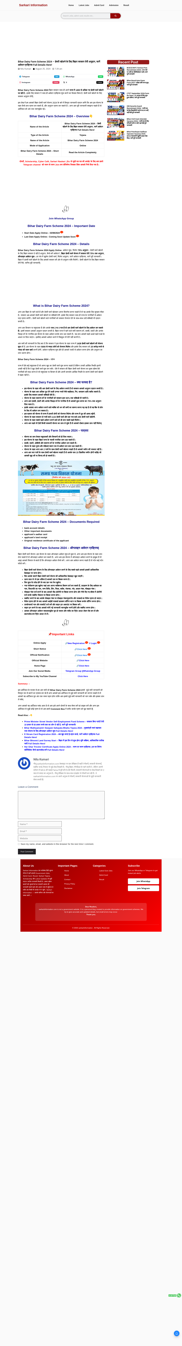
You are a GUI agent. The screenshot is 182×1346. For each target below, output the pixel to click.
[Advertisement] (91, 39)
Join (56, 76)
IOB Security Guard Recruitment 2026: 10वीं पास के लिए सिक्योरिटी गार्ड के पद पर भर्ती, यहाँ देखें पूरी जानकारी (138, 109)
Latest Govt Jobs (105, 871)
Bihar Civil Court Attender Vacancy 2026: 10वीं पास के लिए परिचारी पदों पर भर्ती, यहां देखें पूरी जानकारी (138, 122)
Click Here (82, 649)
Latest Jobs (84, 5)
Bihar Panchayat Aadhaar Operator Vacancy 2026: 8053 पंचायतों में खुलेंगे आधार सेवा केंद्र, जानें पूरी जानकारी (137, 135)
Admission (113, 5)
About (66, 875)
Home (71, 5)
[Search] (115, 15)
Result (126, 5)
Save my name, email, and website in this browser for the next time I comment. (57, 844)
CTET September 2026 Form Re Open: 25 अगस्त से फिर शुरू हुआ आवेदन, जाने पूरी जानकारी (138, 95)
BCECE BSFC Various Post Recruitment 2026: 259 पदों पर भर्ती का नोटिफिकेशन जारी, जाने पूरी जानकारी (137, 71)
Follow (56, 82)
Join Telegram (143, 888)
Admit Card (99, 5)
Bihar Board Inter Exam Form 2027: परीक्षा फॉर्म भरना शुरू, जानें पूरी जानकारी (138, 83)
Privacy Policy (69, 884)
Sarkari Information (33, 5)
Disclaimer (68, 888)
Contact (67, 879)
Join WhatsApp (143, 881)
